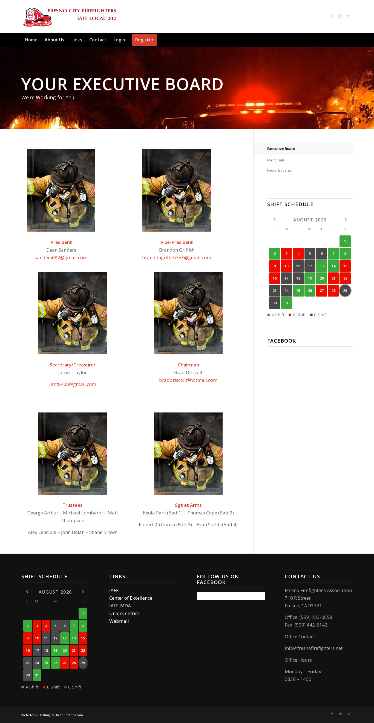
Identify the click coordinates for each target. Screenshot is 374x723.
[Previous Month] (274, 219)
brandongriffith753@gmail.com (176, 257)
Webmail (119, 621)
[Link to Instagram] (340, 16)
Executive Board (281, 148)
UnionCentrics (124, 613)
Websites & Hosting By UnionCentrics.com (52, 715)
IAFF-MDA (120, 605)
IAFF (114, 590)
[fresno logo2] (69, 16)
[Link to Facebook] (332, 16)
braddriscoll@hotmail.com (188, 380)
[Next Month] (345, 219)
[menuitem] (31, 40)
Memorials (276, 160)
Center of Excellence (130, 598)
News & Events (279, 170)
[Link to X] (348, 16)
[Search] (349, 40)
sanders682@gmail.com (61, 257)
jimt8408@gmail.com (72, 384)
